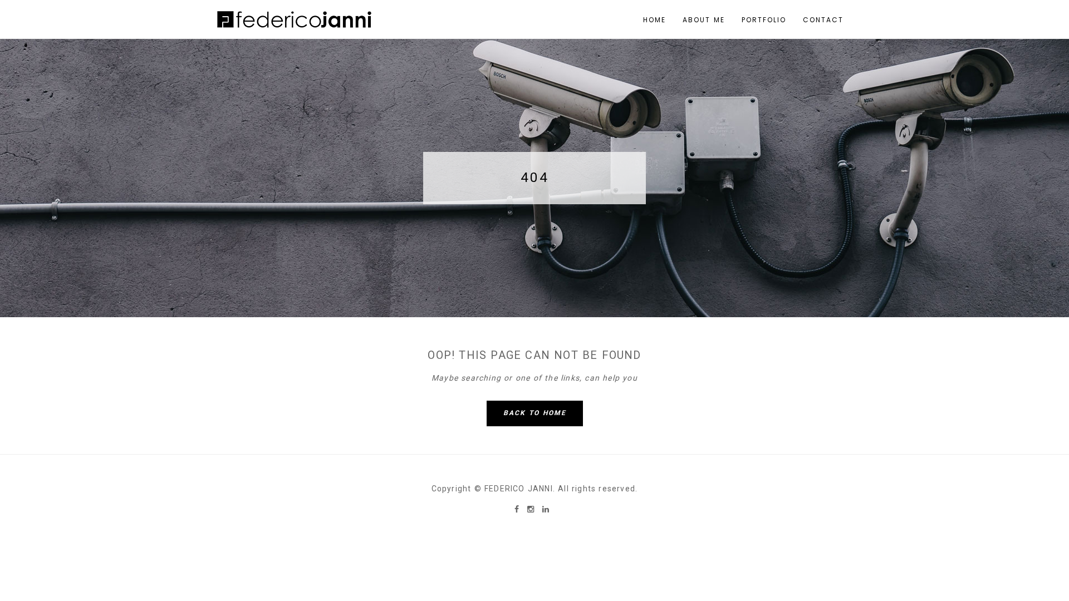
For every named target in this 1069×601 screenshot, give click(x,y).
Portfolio (764, 19)
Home (654, 19)
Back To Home (534, 413)
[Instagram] (532, 509)
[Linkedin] (545, 509)
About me (704, 19)
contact (823, 19)
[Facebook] (518, 509)
